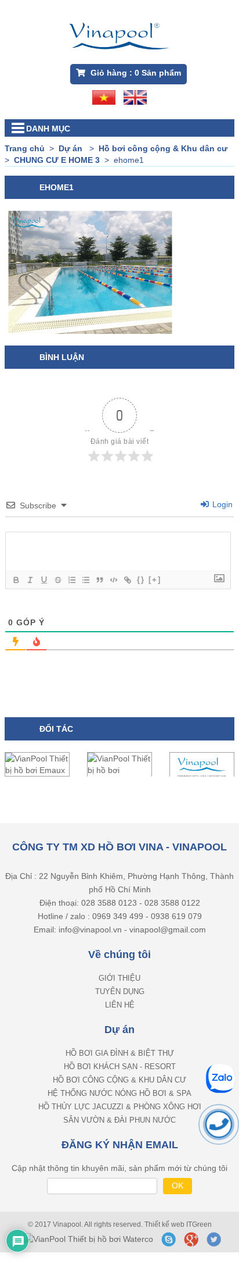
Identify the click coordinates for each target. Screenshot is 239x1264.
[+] (155, 579)
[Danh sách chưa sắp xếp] (85, 580)
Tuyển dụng (119, 991)
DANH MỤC (48, 128)
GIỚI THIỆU (119, 978)
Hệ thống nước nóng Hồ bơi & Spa (119, 1093)
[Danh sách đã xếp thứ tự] (71, 580)
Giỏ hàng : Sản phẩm (134, 72)
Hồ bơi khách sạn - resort (120, 1066)
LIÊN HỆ (120, 1004)
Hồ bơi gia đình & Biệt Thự (120, 1053)
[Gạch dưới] (43, 580)
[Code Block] (113, 580)
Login (221, 504)
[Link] (127, 580)
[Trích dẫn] (99, 580)
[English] (135, 96)
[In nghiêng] (30, 580)
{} (141, 579)
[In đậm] (16, 580)
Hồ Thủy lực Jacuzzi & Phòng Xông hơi (119, 1106)
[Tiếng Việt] (103, 96)
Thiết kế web (165, 1224)
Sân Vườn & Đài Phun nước (119, 1120)
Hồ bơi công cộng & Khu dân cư (119, 1080)
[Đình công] (57, 580)
